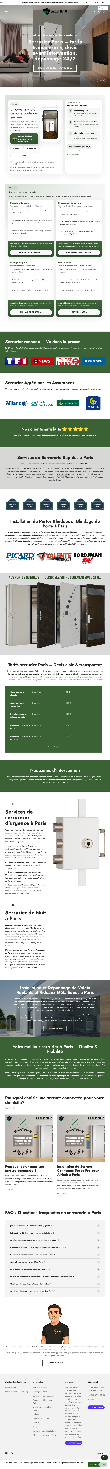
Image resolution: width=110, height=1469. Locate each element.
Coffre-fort (37, 1414)
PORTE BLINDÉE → (79, 312)
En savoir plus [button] (8, 1466)
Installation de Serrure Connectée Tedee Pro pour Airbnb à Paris (78, 1170)
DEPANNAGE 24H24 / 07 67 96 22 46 (55, 68)
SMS (24, 155)
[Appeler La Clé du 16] (104, 1457)
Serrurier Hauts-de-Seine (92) (16, 1391)
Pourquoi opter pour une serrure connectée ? (24, 1168)
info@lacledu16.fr (94, 1399)
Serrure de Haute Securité (43, 1396)
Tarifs (35, 1427)
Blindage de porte (40, 1391)
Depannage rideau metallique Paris (44, 1401)
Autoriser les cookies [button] (97, 1464)
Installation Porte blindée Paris (44, 1431)
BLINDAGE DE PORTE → (31, 312)
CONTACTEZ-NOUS (55, 1362)
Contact (36, 1422)
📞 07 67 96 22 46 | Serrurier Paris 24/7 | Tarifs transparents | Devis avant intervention (39, 3)
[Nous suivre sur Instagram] (6, 1453)
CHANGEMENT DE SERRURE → (79, 252)
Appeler (16, 148)
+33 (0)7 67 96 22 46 (96, 1395)
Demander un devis (55, 1028)
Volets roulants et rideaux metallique (42, 1408)
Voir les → (74, 154)
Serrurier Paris (10, 1387)
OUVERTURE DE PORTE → (31, 252)
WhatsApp (31, 148)
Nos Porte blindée (40, 1387)
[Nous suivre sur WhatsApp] (12, 1453)
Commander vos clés (41, 1418)
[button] (103, 8)
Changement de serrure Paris (44, 1435)
